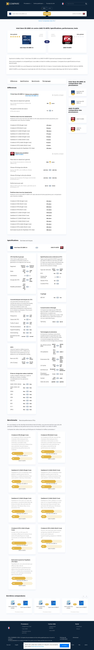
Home (40, 20)
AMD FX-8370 (19, 154)
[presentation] (83, 596)
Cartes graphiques (38, 3)
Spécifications (24, 81)
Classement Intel (26, 626)
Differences (13, 81)
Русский (9, 644)
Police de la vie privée (37, 646)
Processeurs (27, 3)
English (16, 644)
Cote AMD (25, 629)
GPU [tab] (49, 8)
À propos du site (50, 3)
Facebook (78, 626)
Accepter (64, 645)
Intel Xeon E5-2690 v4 (31, 95)
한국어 (86, 644)
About (78, 629)
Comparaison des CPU (49, 20)
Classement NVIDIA (52, 627)
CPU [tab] (44, 8)
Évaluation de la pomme (26, 632)
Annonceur (76, 637)
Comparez (47, 13)
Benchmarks (35, 81)
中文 (79, 644)
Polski (72, 644)
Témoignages (46, 81)
